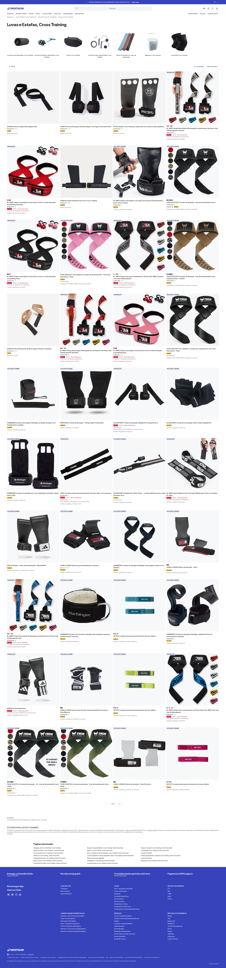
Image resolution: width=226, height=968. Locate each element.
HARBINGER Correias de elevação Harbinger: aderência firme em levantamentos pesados (189, 635)
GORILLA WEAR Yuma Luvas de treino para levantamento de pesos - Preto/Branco (84, 711)
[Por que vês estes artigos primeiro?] (195, 66)
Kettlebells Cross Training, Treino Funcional (101, 860)
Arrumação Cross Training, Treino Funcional (155, 850)
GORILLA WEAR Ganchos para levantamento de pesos (79, 565)
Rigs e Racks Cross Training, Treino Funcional (48, 860)
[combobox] (213, 66)
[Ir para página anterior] (107, 804)
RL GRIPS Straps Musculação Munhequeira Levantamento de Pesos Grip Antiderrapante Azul (32, 637)
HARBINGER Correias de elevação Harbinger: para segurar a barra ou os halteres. (138, 566)
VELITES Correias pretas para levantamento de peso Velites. (134, 636)
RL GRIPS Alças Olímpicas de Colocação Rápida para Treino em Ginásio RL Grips (191, 494)
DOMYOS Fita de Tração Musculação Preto (22, 126)
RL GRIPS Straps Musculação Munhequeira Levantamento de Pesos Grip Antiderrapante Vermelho (85, 352)
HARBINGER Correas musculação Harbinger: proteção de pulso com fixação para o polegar (31, 424)
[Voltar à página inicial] (15, 8)
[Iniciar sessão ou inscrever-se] (212, 8)
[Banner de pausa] (214, 2)
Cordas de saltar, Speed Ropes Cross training (99, 56)
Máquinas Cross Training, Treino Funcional (154, 860)
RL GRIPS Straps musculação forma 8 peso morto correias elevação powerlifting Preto (31, 277)
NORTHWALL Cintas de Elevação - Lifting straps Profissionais (82, 423)
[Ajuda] (208, 8)
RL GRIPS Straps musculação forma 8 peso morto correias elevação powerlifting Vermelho (31, 203)
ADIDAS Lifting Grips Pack (16, 708)
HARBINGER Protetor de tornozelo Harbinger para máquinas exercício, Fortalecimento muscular (85, 635)
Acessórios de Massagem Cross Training (20, 55)
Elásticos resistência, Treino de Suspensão (126, 56)
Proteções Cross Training (179, 55)
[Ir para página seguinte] (119, 804)
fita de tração (152, 830)
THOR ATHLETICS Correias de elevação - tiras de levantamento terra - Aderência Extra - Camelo (191, 277)
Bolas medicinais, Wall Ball (95, 858)
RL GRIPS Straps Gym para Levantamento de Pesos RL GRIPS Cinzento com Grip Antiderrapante (138, 277)
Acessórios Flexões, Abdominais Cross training (46, 56)
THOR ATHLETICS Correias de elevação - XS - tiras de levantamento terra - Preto (33, 785)
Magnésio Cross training (152, 55)
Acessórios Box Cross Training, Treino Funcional (102, 863)
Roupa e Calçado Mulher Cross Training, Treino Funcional (105, 848)
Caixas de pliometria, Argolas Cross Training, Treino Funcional (160, 855)
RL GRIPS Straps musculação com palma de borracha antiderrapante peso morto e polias (138, 202)
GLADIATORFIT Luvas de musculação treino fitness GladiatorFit (188, 423)
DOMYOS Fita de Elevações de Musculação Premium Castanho (29, 349)
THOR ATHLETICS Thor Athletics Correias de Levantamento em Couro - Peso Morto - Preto (191, 350)
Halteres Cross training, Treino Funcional (46, 855)
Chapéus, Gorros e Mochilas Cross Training (47, 848)
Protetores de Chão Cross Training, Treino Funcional (50, 863)
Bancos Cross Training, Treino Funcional (99, 850)
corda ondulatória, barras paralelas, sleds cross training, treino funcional (110, 855)
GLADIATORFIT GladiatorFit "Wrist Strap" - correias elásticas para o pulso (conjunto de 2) (139, 494)
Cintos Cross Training (73, 55)
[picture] (33, 97)
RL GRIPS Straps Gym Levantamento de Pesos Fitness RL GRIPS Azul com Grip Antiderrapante (192, 711)
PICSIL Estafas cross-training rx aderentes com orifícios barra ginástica (138, 126)
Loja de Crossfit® (146, 853)
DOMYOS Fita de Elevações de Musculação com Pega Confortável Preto (85, 126)
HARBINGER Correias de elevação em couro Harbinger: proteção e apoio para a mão (33, 494)
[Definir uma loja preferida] (204, 8)
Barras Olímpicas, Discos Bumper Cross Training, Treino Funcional (108, 853)
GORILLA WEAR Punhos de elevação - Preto (181, 567)
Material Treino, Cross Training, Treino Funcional (49, 850)
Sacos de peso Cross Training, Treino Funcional (48, 853)
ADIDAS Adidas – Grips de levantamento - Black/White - (27, 565)
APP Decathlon (193, 13)
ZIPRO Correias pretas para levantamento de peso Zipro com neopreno (85, 493)
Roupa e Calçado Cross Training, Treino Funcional (156, 848)
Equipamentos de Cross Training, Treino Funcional (49, 858)
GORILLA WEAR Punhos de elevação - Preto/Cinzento (132, 784)
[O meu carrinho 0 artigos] (217, 8)
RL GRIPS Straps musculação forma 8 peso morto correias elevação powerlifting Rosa (137, 352)
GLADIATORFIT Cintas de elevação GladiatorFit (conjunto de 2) (135, 423)
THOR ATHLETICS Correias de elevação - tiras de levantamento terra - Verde (85, 785)
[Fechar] (217, 2)
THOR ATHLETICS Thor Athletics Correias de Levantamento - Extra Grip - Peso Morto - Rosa (85, 276)
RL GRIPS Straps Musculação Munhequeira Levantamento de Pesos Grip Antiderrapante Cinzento (192, 129)
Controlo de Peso (146, 858)
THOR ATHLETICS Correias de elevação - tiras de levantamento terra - (191, 202)
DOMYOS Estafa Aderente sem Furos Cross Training (78, 201)
